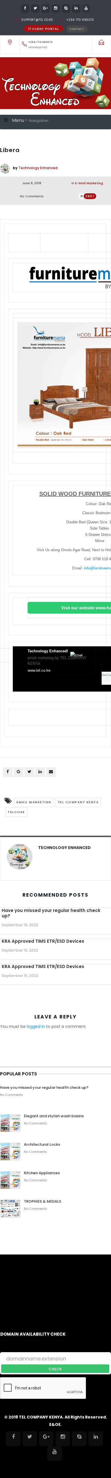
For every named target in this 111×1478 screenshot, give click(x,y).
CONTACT (77, 29)
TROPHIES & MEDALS (42, 1201)
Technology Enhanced (37, 167)
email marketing (34, 802)
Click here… (97, 245)
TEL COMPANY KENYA (78, 802)
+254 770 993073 (80, 20)
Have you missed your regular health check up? (51, 913)
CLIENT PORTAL (45, 28)
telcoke (16, 812)
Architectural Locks (42, 1144)
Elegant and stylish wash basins (54, 1116)
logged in (36, 1026)
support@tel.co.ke (37, 20)
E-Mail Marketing (89, 183)
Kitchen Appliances (42, 1173)
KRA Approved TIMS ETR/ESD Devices (43, 941)
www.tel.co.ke (39, 670)
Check (55, 1369)
